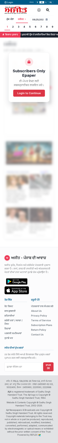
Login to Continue (29, 93)
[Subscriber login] (39, 10)
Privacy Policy (39, 315)
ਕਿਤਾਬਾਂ (7, 328)
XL (51, 2)
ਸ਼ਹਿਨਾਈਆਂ (9, 315)
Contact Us (37, 334)
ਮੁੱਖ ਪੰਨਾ (10, 19)
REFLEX (34, 435)
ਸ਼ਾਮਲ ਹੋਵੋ (48, 367)
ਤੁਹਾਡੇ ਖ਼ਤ (8, 338)
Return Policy (38, 329)
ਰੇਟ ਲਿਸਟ (8, 306)
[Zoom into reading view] (47, 10)
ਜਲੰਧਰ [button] (21, 19)
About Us (36, 311)
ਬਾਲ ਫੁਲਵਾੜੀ (10, 311)
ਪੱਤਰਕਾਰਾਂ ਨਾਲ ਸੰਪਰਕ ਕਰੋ (42, 306)
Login (10, 2)
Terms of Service (41, 320)
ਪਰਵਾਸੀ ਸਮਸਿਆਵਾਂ (13, 333)
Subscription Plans (41, 325)
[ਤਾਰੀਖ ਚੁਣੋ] (46, 19)
